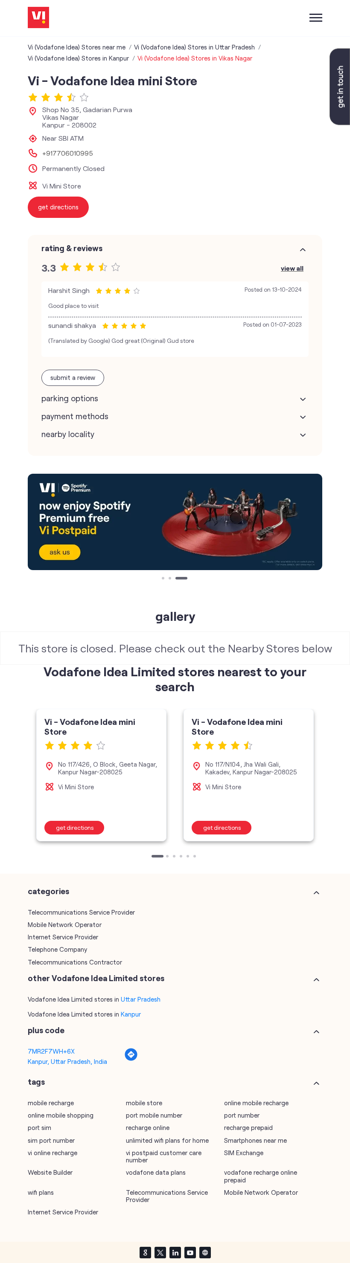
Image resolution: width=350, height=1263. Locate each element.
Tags (36, 1081)
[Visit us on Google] (145, 1252)
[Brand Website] (204, 1252)
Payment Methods (74, 416)
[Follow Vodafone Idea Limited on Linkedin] (175, 1252)
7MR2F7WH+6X (51, 1051)
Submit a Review (72, 377)
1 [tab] (164, 579)
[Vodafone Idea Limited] (38, 18)
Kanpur (131, 1014)
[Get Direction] (131, 1059)
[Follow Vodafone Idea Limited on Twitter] (160, 1252)
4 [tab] (182, 857)
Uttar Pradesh (140, 999)
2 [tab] (171, 579)
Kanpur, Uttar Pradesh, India (67, 1061)
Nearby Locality (67, 434)
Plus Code (46, 1030)
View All (292, 268)
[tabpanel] (175, 522)
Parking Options (69, 398)
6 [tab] (195, 857)
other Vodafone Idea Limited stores (96, 978)
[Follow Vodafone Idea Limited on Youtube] (190, 1252)
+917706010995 (67, 153)
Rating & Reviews (71, 248)
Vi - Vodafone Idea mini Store (89, 726)
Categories (48, 891)
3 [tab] (177, 579)
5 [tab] (189, 857)
